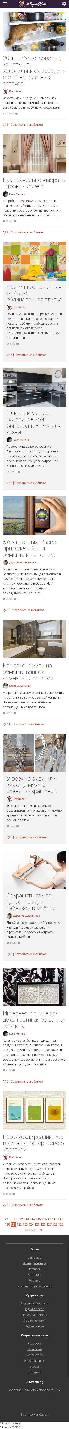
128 (55, 1224)
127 (49, 1224)
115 (38, 1219)
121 (13, 1224)
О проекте (34, 1257)
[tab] (34, 4)
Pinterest (34, 1372)
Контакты (34, 1275)
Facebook (35, 1343)
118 (56, 1219)
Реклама (34, 1280)
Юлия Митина (17, 194)
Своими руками (34, 1320)
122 (19, 1224)
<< (6, 1219)
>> (41, 1230)
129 (60, 1224)
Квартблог (15, 91)
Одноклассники (34, 1361)
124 (31, 1224)
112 (20, 1219)
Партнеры (34, 1269)
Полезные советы (34, 1315)
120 (7, 1224)
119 (62, 1219)
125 (37, 1224)
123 (25, 1224)
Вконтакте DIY (34, 1355)
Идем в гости (34, 1309)
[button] (64, 4)
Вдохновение (34, 1326)
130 (27, 1230)
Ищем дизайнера (34, 1263)
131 (32, 1230)
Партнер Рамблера (34, 1414)
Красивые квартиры (35, 1303)
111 (14, 1219)
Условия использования (35, 1286)
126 (43, 1224)
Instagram (34, 1366)
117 (50, 1219)
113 (26, 1219)
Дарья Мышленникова (22, 562)
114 (32, 1219)
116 (44, 1219)
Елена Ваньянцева (19, 685)
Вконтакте (34, 1349)
